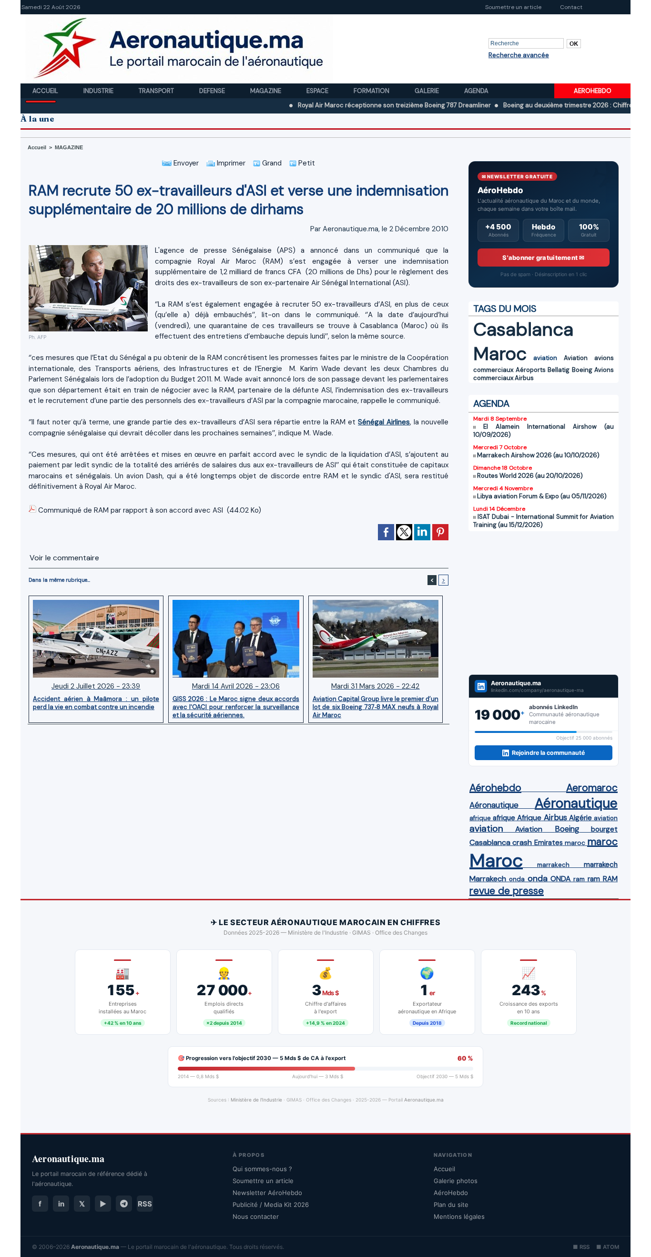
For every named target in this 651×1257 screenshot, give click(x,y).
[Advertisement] (543, 602)
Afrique (529, 818)
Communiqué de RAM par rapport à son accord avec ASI (130, 510)
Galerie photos (456, 1181)
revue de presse (506, 890)
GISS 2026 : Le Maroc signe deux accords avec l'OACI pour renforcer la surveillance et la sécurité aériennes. (236, 707)
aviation (545, 358)
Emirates (548, 842)
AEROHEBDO (592, 91)
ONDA (560, 879)
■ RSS (581, 1247)
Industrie (99, 91)
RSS (145, 1203)
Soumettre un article (513, 7)
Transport (157, 91)
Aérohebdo (495, 787)
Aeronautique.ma (424, 1099)
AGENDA (491, 403)
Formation (372, 91)
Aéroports (531, 370)
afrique (480, 818)
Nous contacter (256, 1216)
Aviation (576, 358)
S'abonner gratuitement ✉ (543, 257)
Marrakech (487, 879)
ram (579, 879)
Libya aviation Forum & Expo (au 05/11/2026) (542, 496)
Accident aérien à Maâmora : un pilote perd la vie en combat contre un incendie (96, 703)
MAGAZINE (69, 147)
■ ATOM (607, 1247)
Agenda (476, 91)
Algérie (580, 818)
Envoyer (185, 163)
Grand (271, 163)
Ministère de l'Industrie (256, 1099)
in (61, 1203)
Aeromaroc (592, 787)
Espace (318, 91)
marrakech (553, 865)
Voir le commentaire (64, 558)
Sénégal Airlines (384, 422)
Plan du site (451, 1204)
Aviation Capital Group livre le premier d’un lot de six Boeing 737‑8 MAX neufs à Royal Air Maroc (375, 707)
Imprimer (230, 163)
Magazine (266, 91)
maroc (575, 843)
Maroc (500, 353)
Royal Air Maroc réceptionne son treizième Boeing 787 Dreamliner (361, 105)
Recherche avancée (518, 55)
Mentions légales (459, 1216)
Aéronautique (494, 805)
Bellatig (559, 370)
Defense (212, 91)
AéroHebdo (451, 1192)
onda (517, 879)
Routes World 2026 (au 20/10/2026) (530, 476)
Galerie (427, 91)
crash (522, 842)
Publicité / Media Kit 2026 (271, 1204)
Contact (571, 7)
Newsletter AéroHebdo (267, 1192)
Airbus (524, 378)
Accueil (46, 91)
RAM (610, 879)
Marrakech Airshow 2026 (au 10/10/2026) (538, 455)
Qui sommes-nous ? (262, 1169)
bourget (604, 829)
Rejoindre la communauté (548, 752)
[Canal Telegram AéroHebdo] (124, 1203)
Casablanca (523, 329)
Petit (305, 163)
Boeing (582, 370)
